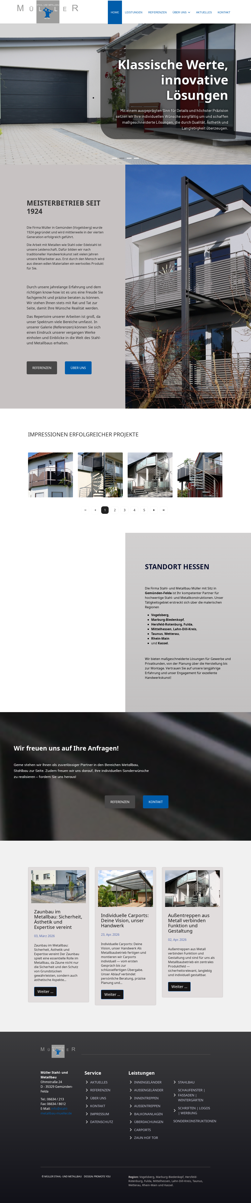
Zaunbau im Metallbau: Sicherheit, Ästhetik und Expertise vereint (58, 919)
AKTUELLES (204, 12)
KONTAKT (224, 12)
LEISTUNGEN (133, 12)
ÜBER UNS (179, 12)
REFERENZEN (157, 12)
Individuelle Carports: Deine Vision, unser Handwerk (125, 920)
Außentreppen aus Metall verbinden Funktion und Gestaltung (189, 923)
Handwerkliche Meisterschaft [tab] (136, 158)
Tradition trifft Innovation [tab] (114, 158)
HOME (115, 12)
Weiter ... (45, 991)
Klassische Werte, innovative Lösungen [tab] (121, 158)
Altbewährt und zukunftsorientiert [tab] (129, 158)
